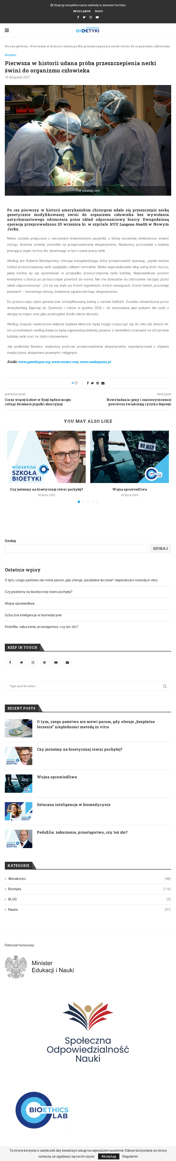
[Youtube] (97, 17)
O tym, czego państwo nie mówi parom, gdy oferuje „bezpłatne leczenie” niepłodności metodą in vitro (81, 580)
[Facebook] (78, 17)
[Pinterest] (45, 662)
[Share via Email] (102, 383)
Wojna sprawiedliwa (129, 489)
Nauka (89, 909)
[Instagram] (90, 17)
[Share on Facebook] (88, 383)
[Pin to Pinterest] (97, 383)
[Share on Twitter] (92, 383)
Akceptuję (109, 1156)
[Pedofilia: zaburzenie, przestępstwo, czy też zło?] (18, 839)
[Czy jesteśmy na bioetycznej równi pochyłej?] (46, 457)
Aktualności (89, 879)
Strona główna (16, 46)
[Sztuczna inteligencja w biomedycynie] (18, 811)
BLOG (89, 899)
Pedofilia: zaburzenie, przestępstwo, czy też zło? (41, 627)
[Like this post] (79, 383)
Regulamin (82, 11)
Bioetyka (10, 55)
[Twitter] (84, 17)
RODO (99, 11)
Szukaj (10, 541)
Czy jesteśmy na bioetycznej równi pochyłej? (46, 489)
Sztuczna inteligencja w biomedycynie (33, 615)
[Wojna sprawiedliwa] (129, 457)
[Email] (67, 662)
